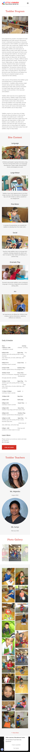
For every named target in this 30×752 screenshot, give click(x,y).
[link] (10, 3)
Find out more (9, 447)
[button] (27, 3)
